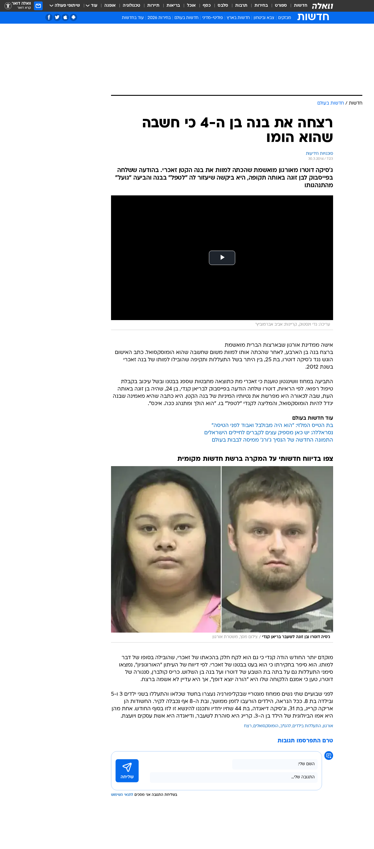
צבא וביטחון (264, 18)
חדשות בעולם (186, 18)
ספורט (281, 6)
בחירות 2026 (159, 18)
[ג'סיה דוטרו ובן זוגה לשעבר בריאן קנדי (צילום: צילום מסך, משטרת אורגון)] (222, 554)
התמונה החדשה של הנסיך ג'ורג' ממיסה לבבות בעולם (272, 440)
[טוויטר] (57, 17)
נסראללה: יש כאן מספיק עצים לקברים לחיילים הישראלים (268, 433)
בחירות (261, 6)
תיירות (153, 6)
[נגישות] (8, 6)
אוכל (191, 6)
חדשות (300, 6)
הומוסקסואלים (265, 726)
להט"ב (285, 726)
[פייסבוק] (49, 17)
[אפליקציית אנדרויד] (73, 17)
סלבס (223, 6)
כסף (207, 6)
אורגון (328, 726)
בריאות (173, 6)
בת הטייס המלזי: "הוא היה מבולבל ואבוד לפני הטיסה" (272, 425)
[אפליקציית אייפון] (65, 17)
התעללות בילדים (306, 726)
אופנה (110, 6)
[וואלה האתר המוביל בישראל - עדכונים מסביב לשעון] (322, 6)
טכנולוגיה (131, 6)
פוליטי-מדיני (212, 18)
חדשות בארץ (238, 18)
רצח (248, 726)
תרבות (241, 6)
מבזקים (284, 18)
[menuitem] (297, 6)
